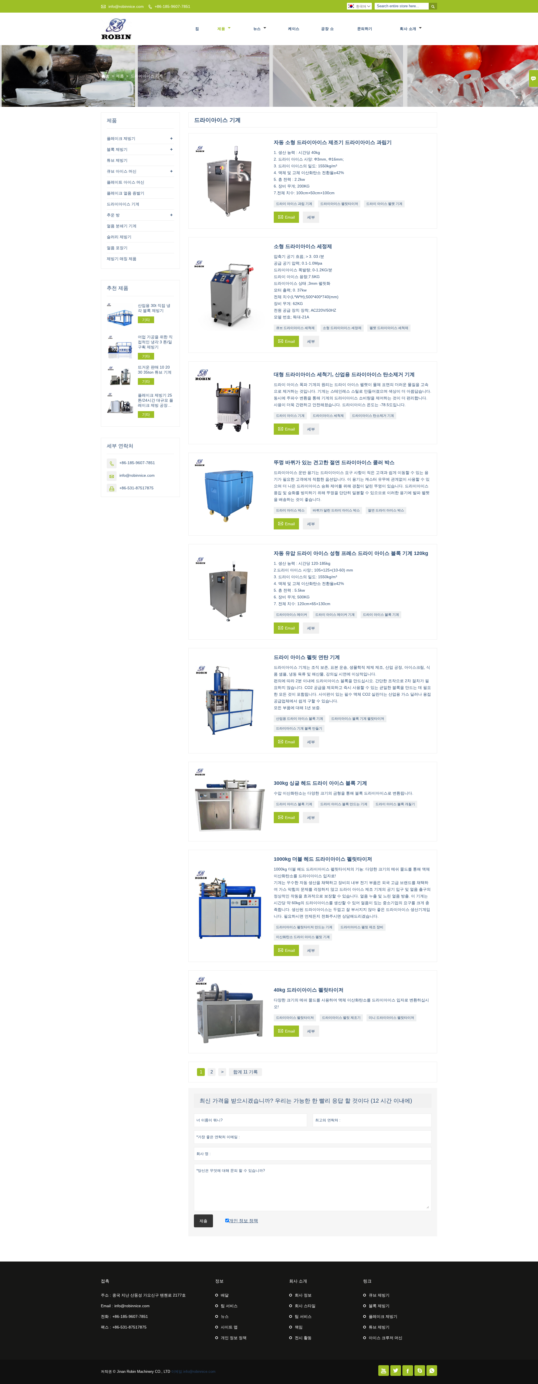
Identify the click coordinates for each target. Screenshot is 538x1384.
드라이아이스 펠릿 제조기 (341, 1018)
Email (286, 216)
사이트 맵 (229, 1327)
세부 (311, 217)
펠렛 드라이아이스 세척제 (389, 328)
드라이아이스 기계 (123, 204)
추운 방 (113, 215)
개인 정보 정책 (234, 1338)
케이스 (294, 29)
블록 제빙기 (117, 149)
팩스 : (106, 1327)
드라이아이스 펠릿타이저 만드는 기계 (304, 927)
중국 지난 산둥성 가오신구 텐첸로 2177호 (149, 1295)
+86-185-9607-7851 (172, 6)
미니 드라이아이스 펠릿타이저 (391, 1018)
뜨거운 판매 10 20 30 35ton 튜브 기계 (154, 370)
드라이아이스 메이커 (291, 615)
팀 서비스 (229, 1306)
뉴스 (257, 29)
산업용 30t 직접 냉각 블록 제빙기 (154, 308)
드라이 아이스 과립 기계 (294, 204)
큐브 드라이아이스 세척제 (295, 328)
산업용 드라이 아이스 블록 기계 (299, 719)
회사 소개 (409, 29)
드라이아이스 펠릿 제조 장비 (361, 927)
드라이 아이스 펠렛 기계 (384, 204)
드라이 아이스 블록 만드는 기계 (343, 804)
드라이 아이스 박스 (290, 510)
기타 (146, 320)
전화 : (106, 1316)
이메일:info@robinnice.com (193, 1371)
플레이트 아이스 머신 (125, 182)
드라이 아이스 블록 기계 (381, 615)
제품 (221, 29)
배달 (225, 1295)
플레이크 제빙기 (121, 138)
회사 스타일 (305, 1306)
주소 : (106, 1295)
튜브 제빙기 (117, 160)
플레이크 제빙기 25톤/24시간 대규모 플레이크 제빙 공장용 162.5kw (155, 400)
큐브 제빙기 (379, 1295)
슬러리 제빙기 (119, 237)
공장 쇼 (327, 29)
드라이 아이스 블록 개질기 (395, 804)
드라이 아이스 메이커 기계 (335, 615)
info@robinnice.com (126, 6)
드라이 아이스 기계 (290, 416)
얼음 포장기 (117, 248)
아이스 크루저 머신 (385, 1338)
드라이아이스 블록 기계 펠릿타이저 (357, 719)
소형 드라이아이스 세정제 (342, 328)
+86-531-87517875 (136, 488)
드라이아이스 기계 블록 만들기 (299, 728)
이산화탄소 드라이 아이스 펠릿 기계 (303, 937)
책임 (299, 1327)
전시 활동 (303, 1338)
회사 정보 (303, 1295)
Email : (107, 1306)
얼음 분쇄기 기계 (121, 226)
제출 (203, 1221)
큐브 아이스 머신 (121, 171)
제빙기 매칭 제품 (121, 258)
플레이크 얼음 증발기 (125, 193)
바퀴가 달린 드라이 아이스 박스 (336, 510)
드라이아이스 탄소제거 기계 (373, 416)
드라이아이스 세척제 (328, 416)
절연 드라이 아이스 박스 (386, 510)
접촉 (105, 1281)
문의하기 (364, 29)
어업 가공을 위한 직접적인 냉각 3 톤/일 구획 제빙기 (155, 342)
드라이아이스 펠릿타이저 (339, 204)
